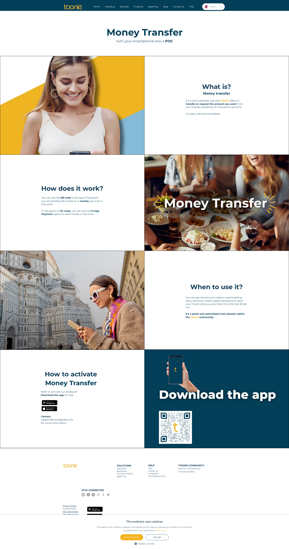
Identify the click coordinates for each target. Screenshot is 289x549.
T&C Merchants (70, 514)
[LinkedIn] (88, 494)
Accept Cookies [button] (132, 537)
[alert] (144, 532)
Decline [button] (157, 537)
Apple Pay (121, 476)
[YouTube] (83, 494)
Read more (161, 530)
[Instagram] (98, 494)
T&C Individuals (70, 511)
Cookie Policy (69, 508)
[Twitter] (108, 494)
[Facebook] (103, 494)
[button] (144, 543)
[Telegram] (93, 494)
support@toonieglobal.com (57, 419)
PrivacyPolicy (70, 506)
